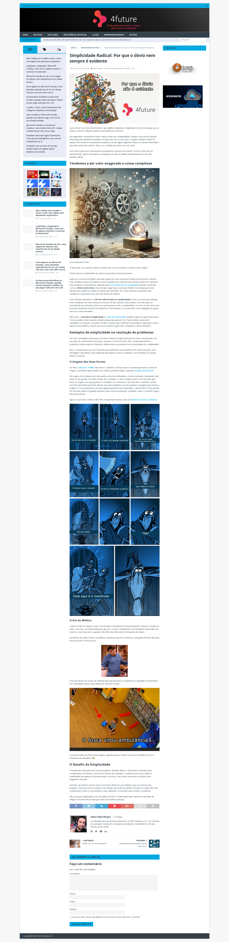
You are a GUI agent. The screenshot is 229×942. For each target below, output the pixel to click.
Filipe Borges (98, 68)
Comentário (75, 873)
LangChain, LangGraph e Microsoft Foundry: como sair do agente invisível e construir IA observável (43, 69)
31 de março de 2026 (45, 236)
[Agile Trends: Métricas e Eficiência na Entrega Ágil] (56, 183)
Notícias (37, 34)
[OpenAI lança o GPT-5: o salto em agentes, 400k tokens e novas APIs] (56, 174)
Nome (72, 893)
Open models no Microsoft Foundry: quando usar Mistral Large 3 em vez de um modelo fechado (43, 117)
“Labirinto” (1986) (86, 367)
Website (73, 909)
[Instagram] (207, 5)
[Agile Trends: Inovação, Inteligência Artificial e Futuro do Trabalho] (32, 183)
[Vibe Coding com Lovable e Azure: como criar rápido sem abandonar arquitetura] (28, 213)
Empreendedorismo (114, 34)
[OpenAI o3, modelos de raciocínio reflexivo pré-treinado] (56, 192)
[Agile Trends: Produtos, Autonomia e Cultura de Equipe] (44, 183)
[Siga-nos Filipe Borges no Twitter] (95, 831)
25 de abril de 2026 (44, 218)
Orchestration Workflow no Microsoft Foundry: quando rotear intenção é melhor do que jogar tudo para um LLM (44, 100)
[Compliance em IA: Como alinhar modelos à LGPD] (32, 192)
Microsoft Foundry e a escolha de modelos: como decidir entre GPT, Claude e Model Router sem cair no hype (44, 128)
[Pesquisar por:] (193, 39)
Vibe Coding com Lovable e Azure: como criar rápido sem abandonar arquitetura (50, 213)
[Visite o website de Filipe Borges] (92, 831)
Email (72, 901)
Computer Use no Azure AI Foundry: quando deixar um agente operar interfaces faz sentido (41, 149)
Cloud (95, 34)
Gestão (127, 68)
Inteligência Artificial (75, 34)
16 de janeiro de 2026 (45, 291)
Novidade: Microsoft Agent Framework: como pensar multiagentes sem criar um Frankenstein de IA (43, 138)
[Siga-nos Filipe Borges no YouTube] (100, 831)
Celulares (53, 34)
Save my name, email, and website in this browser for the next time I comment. (106, 917)
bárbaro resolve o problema (144, 399)
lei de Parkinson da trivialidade (124, 285)
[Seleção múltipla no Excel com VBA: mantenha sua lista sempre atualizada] (44, 174)
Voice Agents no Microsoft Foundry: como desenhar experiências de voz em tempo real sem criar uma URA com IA (44, 89)
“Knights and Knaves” (144, 370)
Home (25, 34)
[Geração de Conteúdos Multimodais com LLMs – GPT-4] (44, 192)
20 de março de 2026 (45, 255)
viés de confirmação (116, 317)
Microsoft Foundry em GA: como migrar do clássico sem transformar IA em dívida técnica (44, 79)
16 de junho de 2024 (81, 68)
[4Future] (114, 30)
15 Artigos (118, 817)
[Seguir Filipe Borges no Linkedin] (105, 831)
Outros (133, 34)
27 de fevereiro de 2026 (46, 273)
